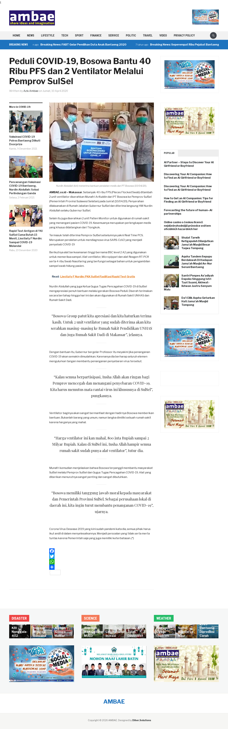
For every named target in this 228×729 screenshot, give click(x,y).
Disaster (19, 618)
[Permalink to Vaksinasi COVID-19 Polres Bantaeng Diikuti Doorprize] (26, 123)
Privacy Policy (184, 35)
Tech (64, 35)
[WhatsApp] (101, 561)
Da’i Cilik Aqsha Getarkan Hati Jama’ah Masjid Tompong (198, 301)
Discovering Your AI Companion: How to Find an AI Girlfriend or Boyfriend (188, 176)
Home (16, 35)
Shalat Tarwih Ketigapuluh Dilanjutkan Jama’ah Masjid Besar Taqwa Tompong (197, 243)
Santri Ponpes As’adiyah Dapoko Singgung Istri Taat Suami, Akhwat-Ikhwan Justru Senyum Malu (189, 282)
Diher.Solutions (141, 720)
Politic (131, 35)
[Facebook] (101, 551)
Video (163, 35)
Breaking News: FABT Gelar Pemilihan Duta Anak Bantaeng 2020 (68, 44)
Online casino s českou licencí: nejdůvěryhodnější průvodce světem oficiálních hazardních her (187, 226)
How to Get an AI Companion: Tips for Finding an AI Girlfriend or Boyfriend (188, 200)
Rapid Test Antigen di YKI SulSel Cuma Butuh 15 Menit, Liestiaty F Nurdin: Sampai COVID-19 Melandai (26, 238)
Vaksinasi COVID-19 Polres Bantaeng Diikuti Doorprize (24, 140)
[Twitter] (101, 556)
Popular (169, 153)
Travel (148, 35)
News (30, 35)
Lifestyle (47, 35)
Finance (95, 35)
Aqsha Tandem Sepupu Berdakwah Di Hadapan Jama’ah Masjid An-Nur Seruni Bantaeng (196, 261)
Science (90, 618)
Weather (163, 618)
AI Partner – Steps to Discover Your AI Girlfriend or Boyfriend (189, 164)
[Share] (101, 567)
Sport (79, 35)
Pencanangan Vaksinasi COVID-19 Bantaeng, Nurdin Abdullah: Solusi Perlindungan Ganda (25, 187)
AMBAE (114, 701)
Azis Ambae (30, 91)
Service (113, 35)
